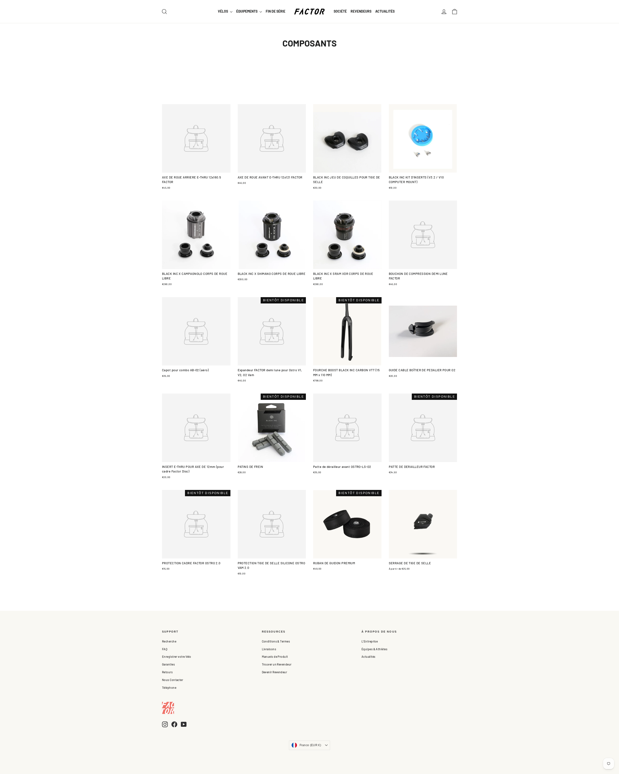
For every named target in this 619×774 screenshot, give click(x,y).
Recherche (169, 641)
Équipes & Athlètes (374, 649)
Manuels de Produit (275, 656)
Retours (167, 672)
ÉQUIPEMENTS (247, 11)
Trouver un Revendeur (277, 664)
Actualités (368, 656)
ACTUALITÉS (385, 11)
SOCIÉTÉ (340, 11)
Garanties (168, 664)
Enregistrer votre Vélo (176, 656)
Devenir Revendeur (274, 672)
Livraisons (269, 649)
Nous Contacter (172, 679)
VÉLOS (223, 11)
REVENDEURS (361, 11)
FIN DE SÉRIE (275, 11)
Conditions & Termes (276, 641)
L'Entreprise (369, 641)
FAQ (164, 649)
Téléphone (169, 687)
